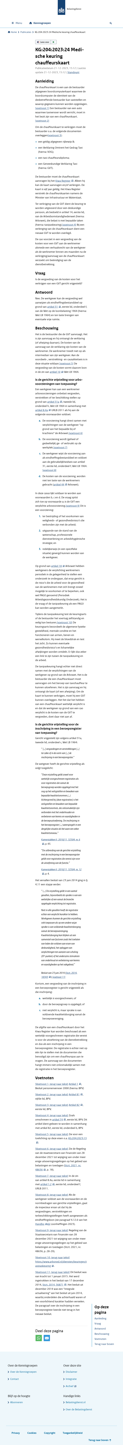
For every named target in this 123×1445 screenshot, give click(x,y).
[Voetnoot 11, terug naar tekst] (52, 1272)
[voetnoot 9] (73, 505)
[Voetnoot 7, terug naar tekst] (51, 1176)
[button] (46, 42)
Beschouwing (101, 1333)
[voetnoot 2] (42, 120)
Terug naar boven (104, 1344)
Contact (14, 1379)
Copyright (49, 1433)
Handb (39, 1224)
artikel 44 (59, 484)
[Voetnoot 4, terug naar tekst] (51, 1115)
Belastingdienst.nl (76, 1402)
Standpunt (73, 72)
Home (14, 32)
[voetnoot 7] (60, 447)
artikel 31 (52, 306)
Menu (19, 23)
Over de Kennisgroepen (23, 1371)
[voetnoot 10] (64, 622)
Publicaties (25, 32)
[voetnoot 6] (76, 433)
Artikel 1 (73, 1084)
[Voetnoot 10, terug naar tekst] (52, 1257)
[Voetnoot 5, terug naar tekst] (51, 1134)
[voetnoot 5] (66, 363)
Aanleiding (100, 1318)
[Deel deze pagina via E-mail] (47, 1338)
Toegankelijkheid (72, 1433)
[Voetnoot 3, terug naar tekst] (51, 1105)
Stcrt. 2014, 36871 (52, 1284)
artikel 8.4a (41, 410)
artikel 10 (55, 372)
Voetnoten (100, 1339)
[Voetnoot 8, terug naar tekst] (51, 1194)
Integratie (71, 1379)
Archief (70, 1386)
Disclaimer (71, 1371)
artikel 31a (53, 401)
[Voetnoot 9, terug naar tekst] (51, 1230)
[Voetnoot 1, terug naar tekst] (51, 1084)
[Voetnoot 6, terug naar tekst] (51, 1148)
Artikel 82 (74, 1105)
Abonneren (16, 1402)
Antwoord (100, 1328)
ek (48, 1224)
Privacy (16, 1433)
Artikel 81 (74, 1094)
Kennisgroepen (42, 23)
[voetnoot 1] (42, 108)
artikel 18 (56, 566)
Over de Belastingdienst (79, 1409)
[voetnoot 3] (55, 135)
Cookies (31, 1433)
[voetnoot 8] (49, 470)
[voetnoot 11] (58, 977)
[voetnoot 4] (69, 224)
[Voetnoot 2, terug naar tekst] (51, 1094)
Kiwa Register (62, 180)
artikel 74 (57, 1119)
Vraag (97, 1323)
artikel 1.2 (46, 1184)
